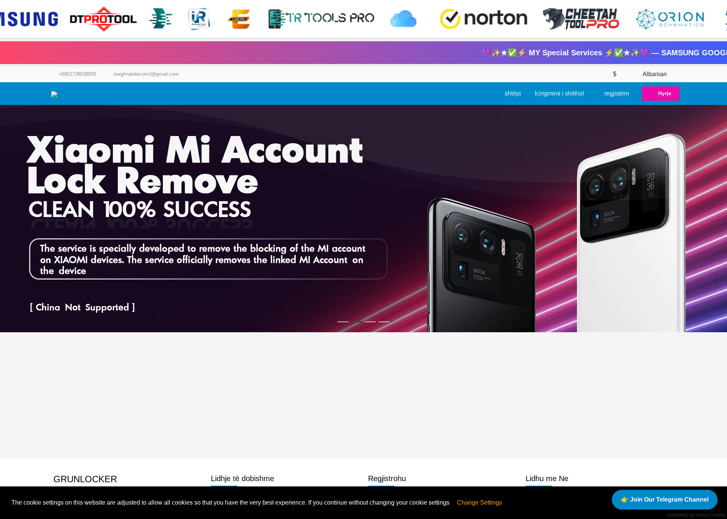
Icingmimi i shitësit (560, 93)
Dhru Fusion (710, 515)
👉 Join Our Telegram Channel (664, 499)
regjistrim (616, 93)
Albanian (654, 74)
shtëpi (513, 93)
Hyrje (664, 93)
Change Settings (479, 502)
